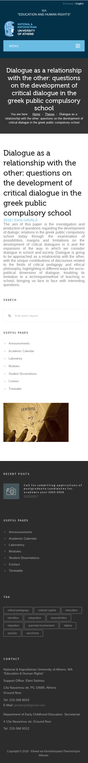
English (79, 3)
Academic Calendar (21, 351)
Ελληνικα (68, 3)
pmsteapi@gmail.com (29, 705)
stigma (68, 625)
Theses (50, 114)
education (71, 610)
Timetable (15, 388)
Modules (14, 366)
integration (34, 618)
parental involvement (41, 625)
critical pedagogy (18, 610)
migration (13, 625)
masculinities (59, 618)
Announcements (19, 343)
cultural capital (47, 610)
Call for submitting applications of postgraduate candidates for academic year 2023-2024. (53, 488)
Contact (14, 381)
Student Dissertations (23, 373)
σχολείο (12, 633)
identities (13, 618)
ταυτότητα (32, 633)
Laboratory (15, 358)
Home (36, 114)
